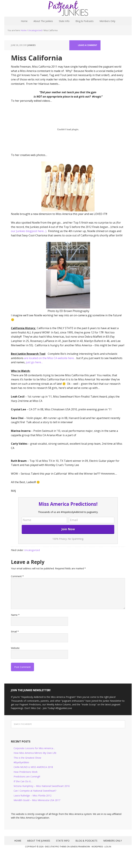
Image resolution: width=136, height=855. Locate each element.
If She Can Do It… (23, 781)
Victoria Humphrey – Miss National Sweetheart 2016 (42, 786)
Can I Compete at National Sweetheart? (35, 790)
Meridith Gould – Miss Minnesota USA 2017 (37, 800)
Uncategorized (32, 550)
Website (15, 648)
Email (15, 631)
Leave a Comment (87, 45)
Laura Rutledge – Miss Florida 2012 (32, 795)
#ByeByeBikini (21, 762)
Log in (107, 846)
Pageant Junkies (68, 8)
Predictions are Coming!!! (27, 776)
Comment (17, 576)
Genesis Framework (80, 846)
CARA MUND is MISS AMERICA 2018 (33, 767)
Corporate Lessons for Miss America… (34, 748)
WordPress (97, 846)
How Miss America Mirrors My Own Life (35, 752)
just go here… (34, 362)
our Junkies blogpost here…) (28, 231)
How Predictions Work (25, 771)
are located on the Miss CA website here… (50, 358)
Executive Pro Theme (55, 846)
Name (15, 614)
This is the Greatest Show (27, 757)
